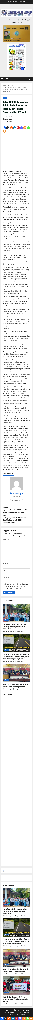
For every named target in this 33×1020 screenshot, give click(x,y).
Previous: (15, 509)
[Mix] (24, 127)
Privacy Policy (20, 1014)
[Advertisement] (16, 714)
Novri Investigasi (9, 116)
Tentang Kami (24, 1012)
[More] (4, 131)
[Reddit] (11, 127)
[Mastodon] (21, 127)
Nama (5, 564)
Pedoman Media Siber (11, 1012)
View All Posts (16, 500)
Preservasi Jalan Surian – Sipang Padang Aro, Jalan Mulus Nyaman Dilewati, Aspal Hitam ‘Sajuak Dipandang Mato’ (16, 656)
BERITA (5, 98)
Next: (15, 518)
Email (5, 570)
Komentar (6, 539)
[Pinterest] (18, 127)
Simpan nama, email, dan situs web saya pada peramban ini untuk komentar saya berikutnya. (16, 586)
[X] (7, 127)
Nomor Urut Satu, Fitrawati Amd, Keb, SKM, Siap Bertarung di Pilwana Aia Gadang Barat (15, 626)
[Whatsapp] (28, 127)
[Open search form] (30, 79)
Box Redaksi (26, 1010)
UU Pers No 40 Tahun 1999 (11, 1010)
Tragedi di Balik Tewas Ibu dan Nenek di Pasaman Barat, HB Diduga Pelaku (15, 685)
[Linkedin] (14, 127)
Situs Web (6, 577)
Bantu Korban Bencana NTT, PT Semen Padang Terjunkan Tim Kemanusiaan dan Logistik (15, 999)
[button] (2, 79)
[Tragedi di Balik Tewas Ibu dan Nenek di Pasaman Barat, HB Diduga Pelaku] (16, 673)
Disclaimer (11, 1014)
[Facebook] (4, 127)
